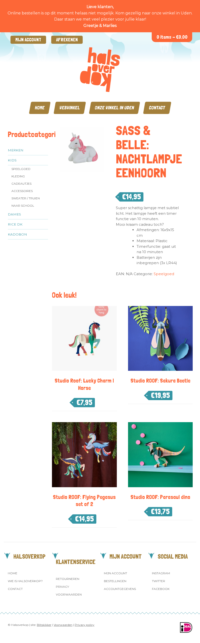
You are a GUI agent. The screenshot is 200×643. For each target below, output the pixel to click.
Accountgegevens (120, 589)
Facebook (161, 589)
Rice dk (15, 224)
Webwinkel (69, 108)
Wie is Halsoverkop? (25, 581)
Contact (157, 108)
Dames (14, 214)
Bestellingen (115, 581)
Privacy (62, 586)
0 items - (172, 37)
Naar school (22, 205)
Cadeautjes (21, 183)
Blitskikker (44, 625)
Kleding (18, 176)
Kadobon (17, 234)
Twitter (158, 581)
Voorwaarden (69, 594)
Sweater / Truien (25, 198)
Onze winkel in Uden (114, 108)
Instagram (161, 573)
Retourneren (67, 579)
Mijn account (28, 40)
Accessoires (22, 191)
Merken (15, 150)
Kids (12, 160)
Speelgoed (20, 169)
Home (39, 108)
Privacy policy (84, 625)
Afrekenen (67, 40)
